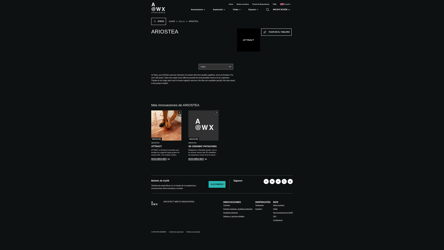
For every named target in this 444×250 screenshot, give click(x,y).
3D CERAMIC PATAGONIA (202, 146)
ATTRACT (156, 146)
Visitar (235, 10)
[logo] (158, 7)
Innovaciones (197, 10)
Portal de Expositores (260, 4)
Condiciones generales (176, 232)
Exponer (252, 10)
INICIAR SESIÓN (280, 10)
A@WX (172, 21)
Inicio (231, 4)
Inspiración (218, 10)
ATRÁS (161, 21)
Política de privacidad (193, 232)
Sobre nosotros (243, 4)
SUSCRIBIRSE (217, 184)
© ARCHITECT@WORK (158, 232)
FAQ (274, 4)
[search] (267, 9)
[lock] (179, 112)
